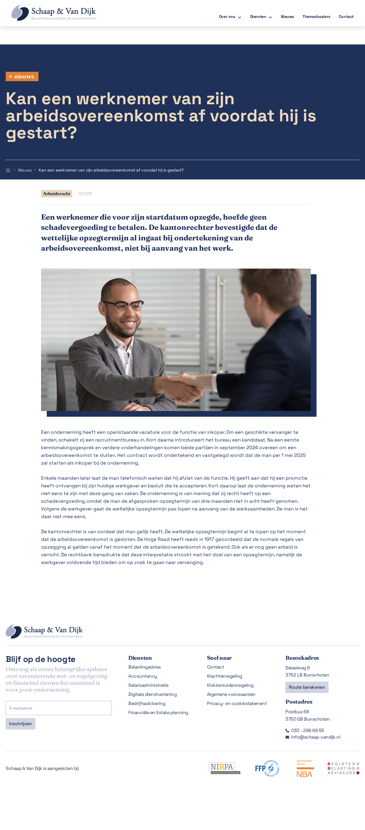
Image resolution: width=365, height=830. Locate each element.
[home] (48, 13)
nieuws (24, 76)
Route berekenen (307, 687)
